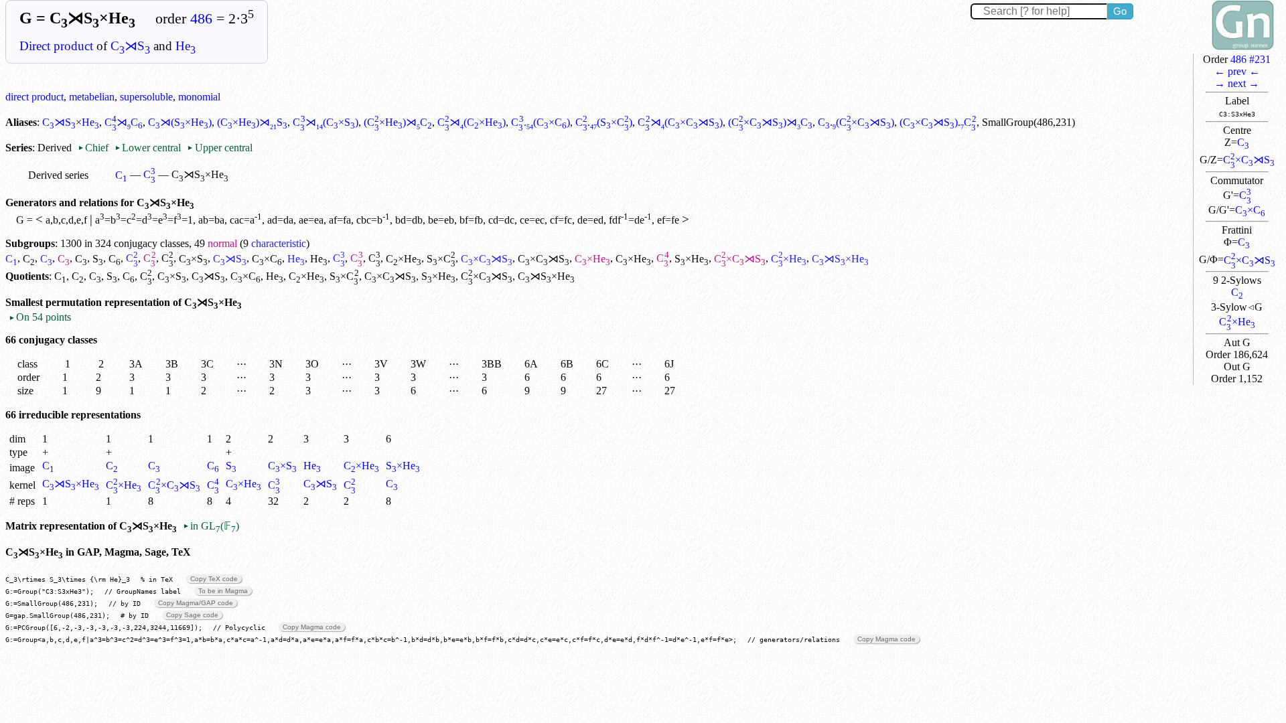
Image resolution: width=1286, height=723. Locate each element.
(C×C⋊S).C (938, 122)
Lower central (148, 147)
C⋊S (130, 46)
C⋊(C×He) (471, 122)
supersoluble (146, 96)
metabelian (92, 96)
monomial (199, 96)
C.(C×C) (540, 122)
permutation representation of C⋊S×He (144, 302)
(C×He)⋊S (252, 122)
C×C (1250, 210)
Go (1120, 11)
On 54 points (40, 317)
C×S (193, 258)
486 (201, 19)
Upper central (219, 147)
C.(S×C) (604, 122)
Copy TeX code (214, 578)
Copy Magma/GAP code (195, 603)
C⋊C (123, 122)
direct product (34, 96)
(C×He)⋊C (398, 122)
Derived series (58, 175)
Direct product (56, 46)
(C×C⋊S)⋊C (770, 122)
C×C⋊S (1249, 159)
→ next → (1236, 83)
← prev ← (1237, 71)
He (185, 46)
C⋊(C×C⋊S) (680, 122)
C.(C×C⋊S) (856, 122)
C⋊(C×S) (325, 122)
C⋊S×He (70, 483)
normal (222, 243)
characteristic (278, 243)
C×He (1237, 321)
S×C (441, 258)
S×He (691, 258)
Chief (94, 147)
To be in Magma (223, 590)
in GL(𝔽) (211, 526)
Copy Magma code (312, 627)
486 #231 (1250, 59)
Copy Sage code (192, 615)
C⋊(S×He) (180, 122)
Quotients (27, 276)
